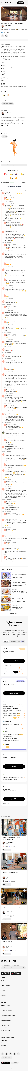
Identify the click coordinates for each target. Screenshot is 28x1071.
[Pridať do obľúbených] (6, 35)
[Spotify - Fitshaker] (14, 1053)
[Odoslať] (23, 968)
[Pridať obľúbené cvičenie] (10, 573)
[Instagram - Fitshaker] (6, 1053)
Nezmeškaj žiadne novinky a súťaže (10, 965)
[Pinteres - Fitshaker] (18, 1053)
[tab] (20, 641)
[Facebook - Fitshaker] (2, 1053)
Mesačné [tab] (6, 641)
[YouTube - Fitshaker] (10, 1053)
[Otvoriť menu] (26, 3)
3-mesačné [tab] (13, 641)
